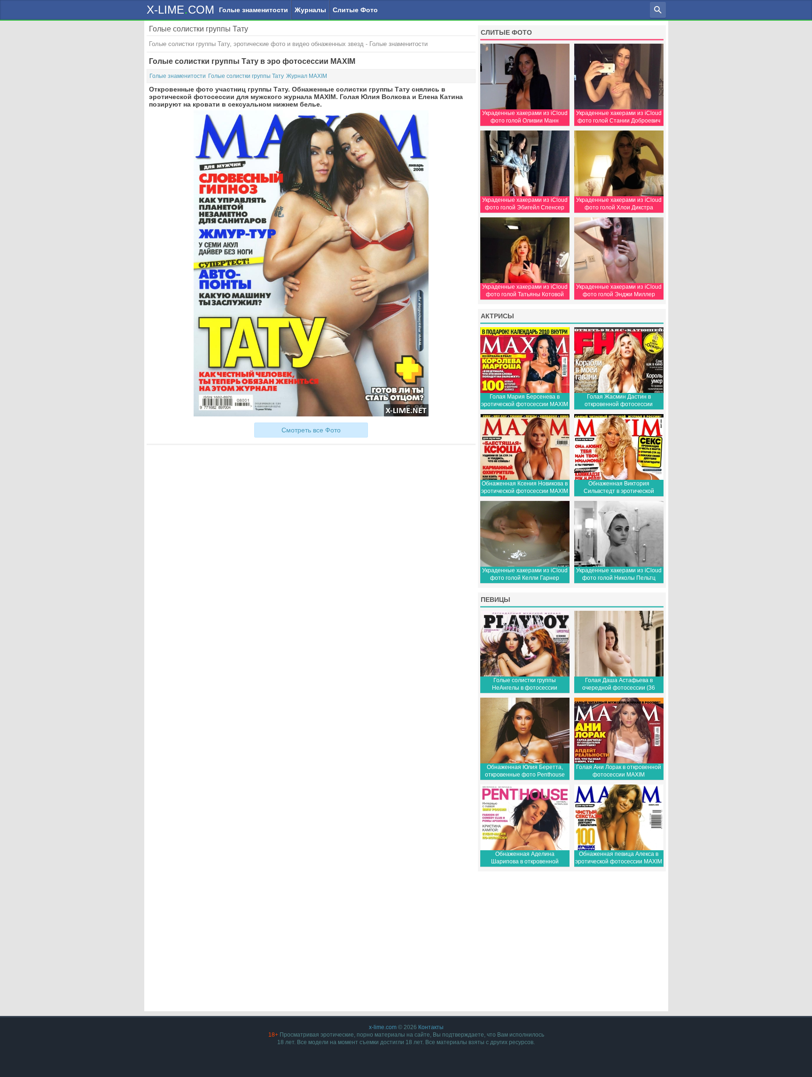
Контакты (431, 1027)
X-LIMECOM (180, 9)
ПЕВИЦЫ (495, 599)
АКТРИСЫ (497, 316)
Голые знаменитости (253, 10)
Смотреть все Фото (311, 430)
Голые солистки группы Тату (246, 76)
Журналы (310, 10)
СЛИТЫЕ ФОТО (506, 32)
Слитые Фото (355, 10)
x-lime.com (383, 1027)
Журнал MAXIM (306, 76)
